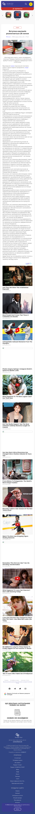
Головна (6, 680)
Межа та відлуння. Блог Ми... (17, 781)
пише (26, 67)
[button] (10, 689)
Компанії (17, 793)
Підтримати (18, 8)
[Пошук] (26, 4)
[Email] (25, 689)
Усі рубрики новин (14, 680)
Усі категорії (17, 758)
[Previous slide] (2, 15)
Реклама (17, 776)
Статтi (17, 27)
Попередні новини (17, 760)
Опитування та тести (17, 795)
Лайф (17, 771)
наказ (12, 66)
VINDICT (23, 752)
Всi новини (17, 762)
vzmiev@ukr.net (17, 741)
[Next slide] (32, 15)
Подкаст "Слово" (17, 764)
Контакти (17, 802)
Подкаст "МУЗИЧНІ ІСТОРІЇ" (17, 767)
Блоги (17, 774)
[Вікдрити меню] (30, 4)
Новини (18, 791)
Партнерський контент (17, 783)
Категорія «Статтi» (25, 680)
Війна (17, 769)
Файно (17, 809)
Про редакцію (17, 800)
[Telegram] (15, 689)
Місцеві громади (17, 797)
